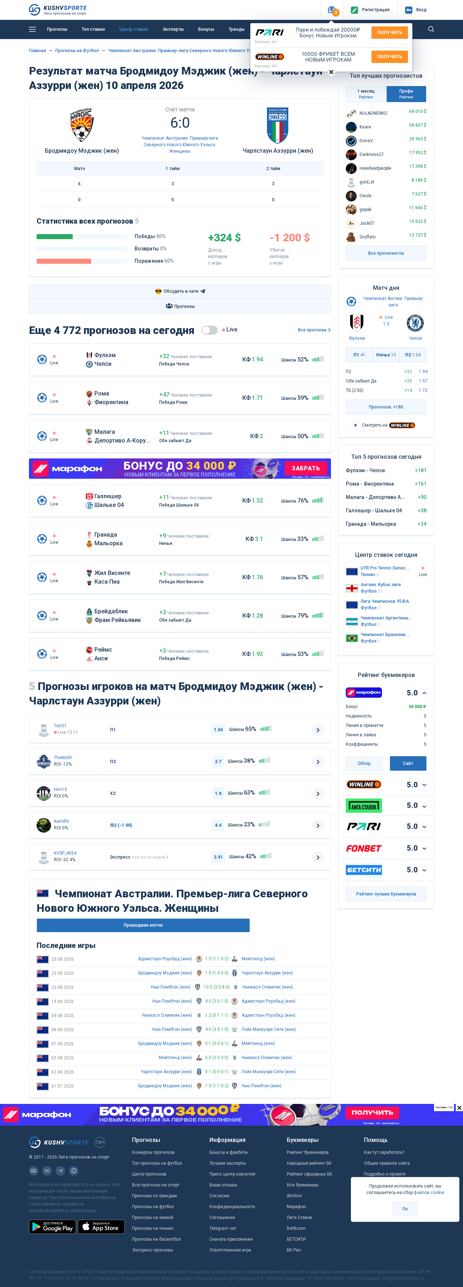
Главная (37, 50)
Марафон (296, 1206)
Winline (294, 1195)
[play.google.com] (52, 1226)
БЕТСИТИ (296, 1239)
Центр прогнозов (149, 1174)
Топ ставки (93, 29)
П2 (413, 354)
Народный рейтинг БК (309, 1163)
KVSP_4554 (65, 853)
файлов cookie (429, 1192)
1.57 (423, 381)
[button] (331, 10)
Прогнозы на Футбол (77, 50)
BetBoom (296, 1228)
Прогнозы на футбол (153, 1206)
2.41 (218, 857)
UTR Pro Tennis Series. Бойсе (386, 568)
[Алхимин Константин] (44, 793)
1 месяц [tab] (366, 94)
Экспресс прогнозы (152, 1250)
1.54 (218, 729)
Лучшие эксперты (227, 1163)
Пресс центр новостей (232, 1174)
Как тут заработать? (384, 1152)
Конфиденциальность (232, 1206)
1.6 (218, 793)
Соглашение (222, 1217)
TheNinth (63, 757)
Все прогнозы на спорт (155, 1184)
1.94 (423, 371)
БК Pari (294, 1250)
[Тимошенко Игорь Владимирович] (44, 857)
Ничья (386, 354)
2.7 (218, 761)
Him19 (60, 789)
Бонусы (206, 29)
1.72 (423, 390)
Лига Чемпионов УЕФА (385, 601)
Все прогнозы (312, 330)
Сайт (408, 763)
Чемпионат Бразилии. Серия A (386, 634)
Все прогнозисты (386, 253)
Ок (405, 1208)
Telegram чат (222, 1228)
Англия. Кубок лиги (381, 584)
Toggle (209, 330)
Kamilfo (61, 821)
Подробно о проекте (384, 1174)
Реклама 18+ (266, 41)
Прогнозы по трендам (154, 1195)
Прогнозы (57, 29)
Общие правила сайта (387, 1163)
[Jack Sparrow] (44, 761)
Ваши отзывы (223, 1184)
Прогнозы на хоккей (152, 1217)
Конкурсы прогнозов (153, 1152)
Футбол (372, 591)
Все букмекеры (303, 1184)
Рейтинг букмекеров (308, 1152)
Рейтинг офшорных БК (309, 1174)
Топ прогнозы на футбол (157, 1163)
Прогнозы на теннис (153, 1228)
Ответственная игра (230, 1250)
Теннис (370, 574)
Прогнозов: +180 (386, 407)
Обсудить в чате (177, 291)
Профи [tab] (406, 94)
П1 (359, 354)
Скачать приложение (231, 1239)
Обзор (364, 763)
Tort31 (60, 725)
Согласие (219, 1195)
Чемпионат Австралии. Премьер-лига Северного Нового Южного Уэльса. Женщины (196, 50)
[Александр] (44, 730)
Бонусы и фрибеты (228, 1152)
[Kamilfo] (44, 825)
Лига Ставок (299, 1217)
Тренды (237, 29)
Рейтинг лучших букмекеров (386, 894)
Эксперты (173, 29)
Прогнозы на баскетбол (156, 1239)
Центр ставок (133, 29)
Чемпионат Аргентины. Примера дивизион (386, 618)
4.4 (218, 825)
